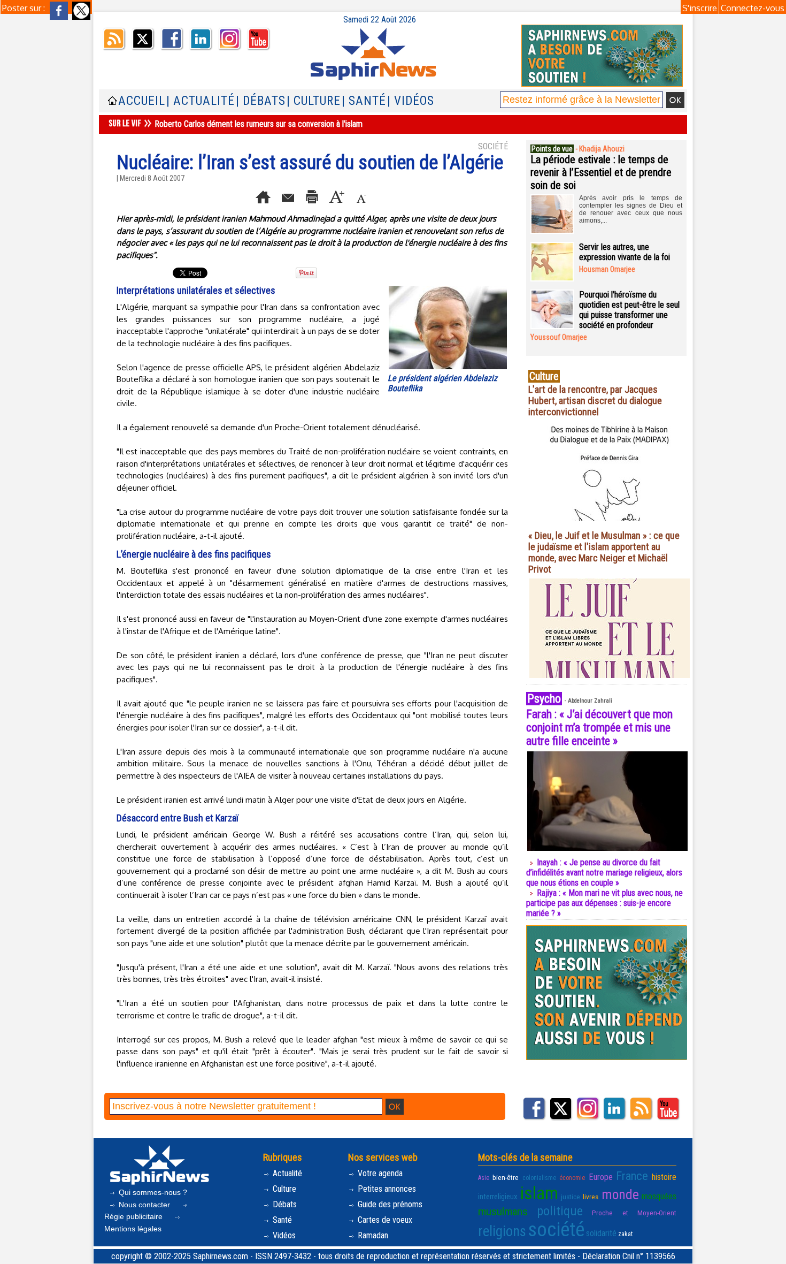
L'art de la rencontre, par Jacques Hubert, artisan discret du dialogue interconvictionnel (595, 400)
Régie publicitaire (134, 1216)
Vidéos (283, 1235)
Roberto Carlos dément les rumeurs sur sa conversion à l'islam (259, 124)
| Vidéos (410, 101)
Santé (281, 1220)
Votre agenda (379, 1173)
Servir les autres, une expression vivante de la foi (624, 252)
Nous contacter (144, 1204)
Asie (483, 1178)
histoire (664, 1177)
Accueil (141, 101)
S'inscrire (699, 8)
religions (502, 1231)
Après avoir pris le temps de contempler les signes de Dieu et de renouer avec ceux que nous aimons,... (630, 209)
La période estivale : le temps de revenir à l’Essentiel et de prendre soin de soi (601, 172)
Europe (601, 1177)
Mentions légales (132, 1228)
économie (572, 1178)
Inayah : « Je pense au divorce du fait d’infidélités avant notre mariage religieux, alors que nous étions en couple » (604, 872)
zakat (625, 1234)
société (556, 1230)
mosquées (659, 1196)
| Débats (261, 101)
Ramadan (372, 1235)
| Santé (364, 101)
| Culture (314, 101)
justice (570, 1196)
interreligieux (498, 1196)
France (632, 1176)
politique (560, 1211)
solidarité (601, 1233)
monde (620, 1194)
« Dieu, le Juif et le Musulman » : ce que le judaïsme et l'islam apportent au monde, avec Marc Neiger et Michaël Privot (604, 552)
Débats (284, 1204)
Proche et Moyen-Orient (634, 1212)
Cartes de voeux (384, 1220)
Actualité (286, 1173)
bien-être (505, 1177)
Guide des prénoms (389, 1204)
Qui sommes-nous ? (152, 1192)
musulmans (503, 1211)
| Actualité (200, 101)
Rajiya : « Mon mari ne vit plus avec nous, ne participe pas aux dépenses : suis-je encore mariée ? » (604, 903)
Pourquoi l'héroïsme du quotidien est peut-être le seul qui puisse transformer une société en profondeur (629, 310)
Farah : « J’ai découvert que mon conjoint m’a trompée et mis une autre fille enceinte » (599, 727)
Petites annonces (386, 1189)
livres (590, 1196)
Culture (283, 1189)
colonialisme (539, 1178)
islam (539, 1193)
